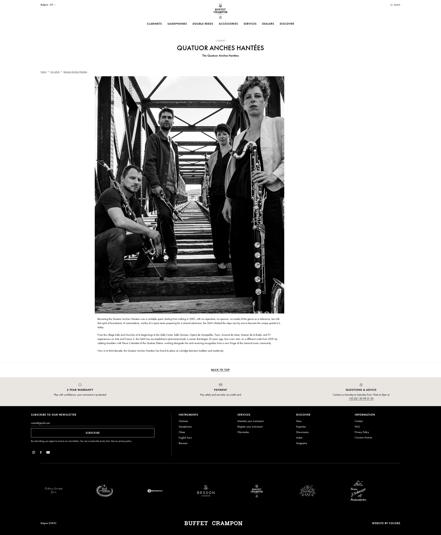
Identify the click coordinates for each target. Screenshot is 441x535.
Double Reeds (203, 23)
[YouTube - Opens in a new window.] (48, 453)
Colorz (394, 523)
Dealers (268, 23)
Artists (299, 437)
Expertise (301, 426)
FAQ (357, 426)
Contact (359, 421)
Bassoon (183, 443)
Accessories (228, 23)
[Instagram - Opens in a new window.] (33, 453)
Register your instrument (250, 426)
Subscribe (93, 432)
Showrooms (302, 432)
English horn (185, 437)
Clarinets (154, 23)
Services (250, 23)
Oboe (182, 432)
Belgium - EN (47, 4)
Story (298, 421)
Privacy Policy (362, 432)
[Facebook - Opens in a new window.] (40, 453)
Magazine (301, 443)
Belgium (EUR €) (48, 523)
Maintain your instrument (250, 421)
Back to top (220, 369)
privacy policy (125, 441)
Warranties (243, 432)
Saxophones (177, 23)
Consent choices (363, 437)
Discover (287, 23)
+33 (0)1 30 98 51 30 (361, 398)
